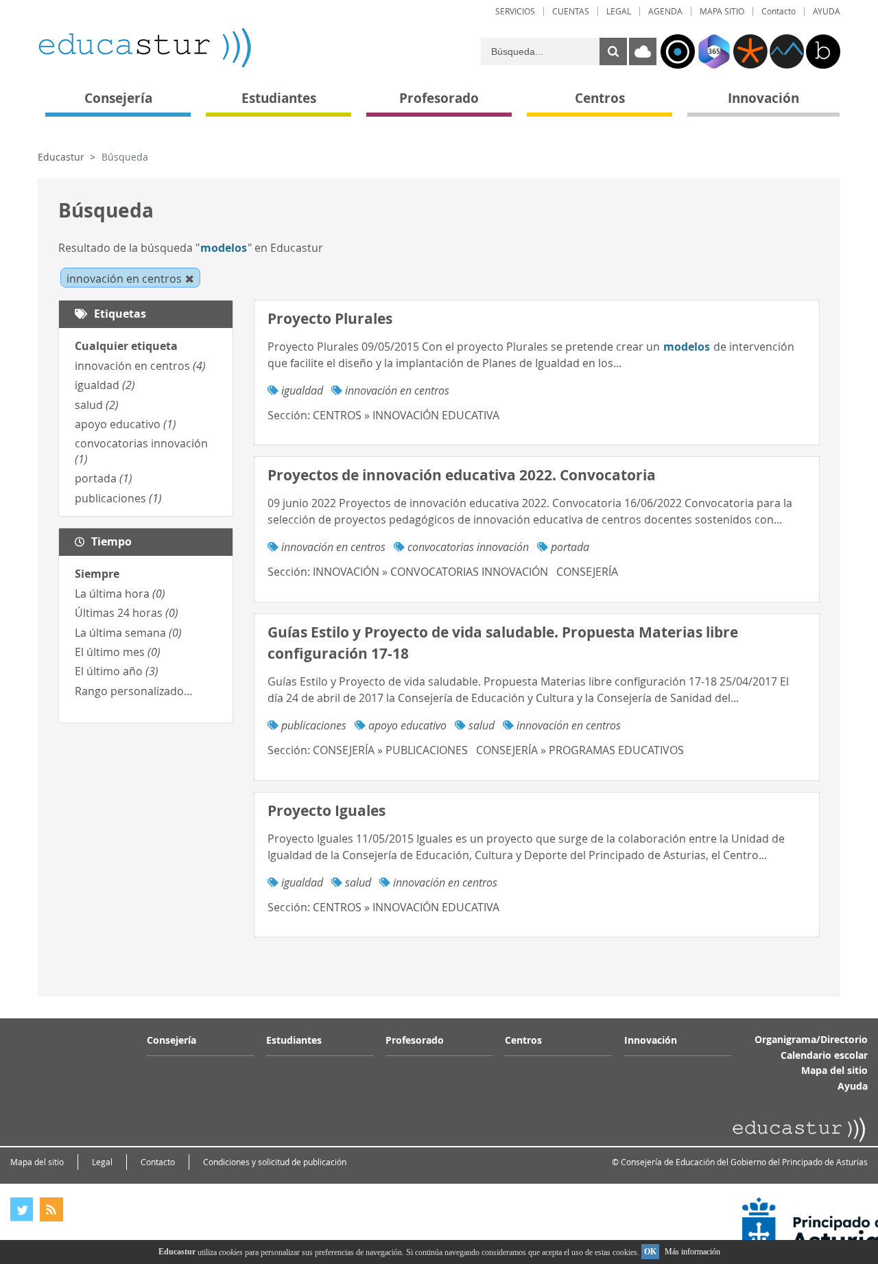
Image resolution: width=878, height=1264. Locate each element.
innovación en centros (140, 365)
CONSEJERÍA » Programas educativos (580, 750)
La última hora (120, 593)
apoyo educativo (125, 424)
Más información (692, 1251)
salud (97, 404)
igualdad (105, 385)
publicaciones (118, 498)
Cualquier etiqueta (126, 345)
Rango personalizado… (134, 691)
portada (103, 478)
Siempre (97, 573)
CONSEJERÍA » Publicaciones (390, 750)
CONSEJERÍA (587, 571)
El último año (116, 671)
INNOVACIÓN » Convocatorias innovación (430, 571)
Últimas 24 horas (126, 612)
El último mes (118, 651)
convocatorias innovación (468, 546)
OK (650, 1251)
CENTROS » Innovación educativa (406, 415)
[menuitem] (515, 11)
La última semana (128, 632)
